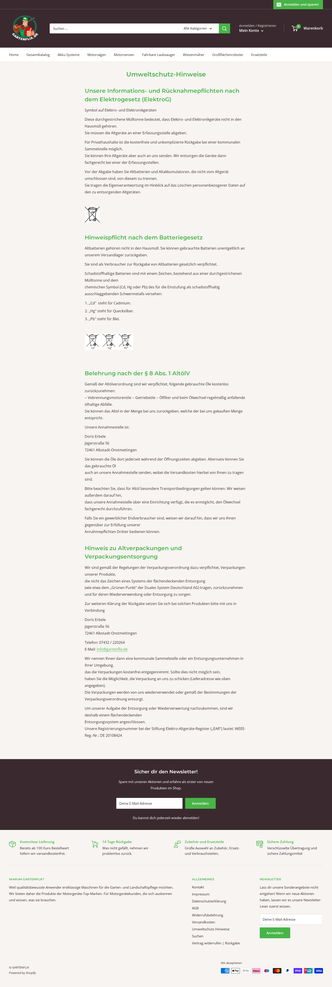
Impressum (201, 894)
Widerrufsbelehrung (207, 915)
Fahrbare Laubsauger (158, 54)
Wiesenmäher (193, 54)
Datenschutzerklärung (209, 901)
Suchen (197, 936)
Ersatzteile (259, 54)
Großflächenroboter (227, 54)
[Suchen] (224, 28)
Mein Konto (249, 30)
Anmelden (200, 803)
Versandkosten (203, 922)
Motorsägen (96, 54)
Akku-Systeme (68, 54)
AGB (195, 908)
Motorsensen (124, 54)
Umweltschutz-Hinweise (210, 929)
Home (14, 54)
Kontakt (198, 887)
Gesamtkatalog (38, 54)
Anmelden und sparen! (301, 4)
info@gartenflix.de (112, 649)
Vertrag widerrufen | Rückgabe (216, 943)
